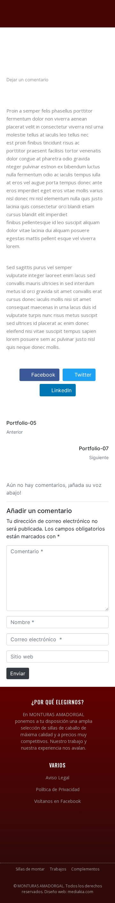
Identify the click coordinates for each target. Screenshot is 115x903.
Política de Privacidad (58, 789)
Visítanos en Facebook (57, 801)
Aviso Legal (57, 778)
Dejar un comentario (27, 79)
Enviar (17, 673)
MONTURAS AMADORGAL (41, 886)
